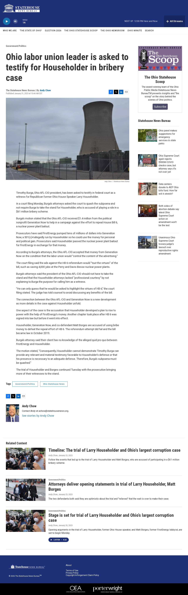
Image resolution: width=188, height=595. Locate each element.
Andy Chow (45, 90)
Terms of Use (72, 570)
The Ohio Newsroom (113, 30)
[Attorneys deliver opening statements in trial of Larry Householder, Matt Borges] (26, 490)
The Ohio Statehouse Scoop (81, 30)
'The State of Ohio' (31, 30)
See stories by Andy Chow (38, 415)
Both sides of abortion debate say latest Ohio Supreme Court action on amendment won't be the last (169, 216)
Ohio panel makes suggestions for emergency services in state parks (168, 137)
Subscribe (160, 106)
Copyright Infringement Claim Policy (82, 575)
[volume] (15, 21)
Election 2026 (53, 30)
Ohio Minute (134, 30)
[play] (6, 21)
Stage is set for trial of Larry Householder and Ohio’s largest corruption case (111, 518)
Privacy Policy (72, 573)
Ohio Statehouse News (53, 384)
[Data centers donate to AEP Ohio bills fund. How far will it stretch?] (147, 189)
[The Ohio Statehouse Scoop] (160, 58)
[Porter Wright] (107, 589)
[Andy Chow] (12, 413)
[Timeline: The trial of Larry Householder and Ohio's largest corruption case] (26, 459)
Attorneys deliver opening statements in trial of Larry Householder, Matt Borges (111, 486)
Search (149, 30)
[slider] (20, 21)
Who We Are (10, 30)
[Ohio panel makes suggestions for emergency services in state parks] (147, 135)
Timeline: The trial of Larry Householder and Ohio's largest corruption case (114, 450)
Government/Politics (16, 45)
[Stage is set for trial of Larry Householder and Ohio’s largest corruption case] (26, 521)
